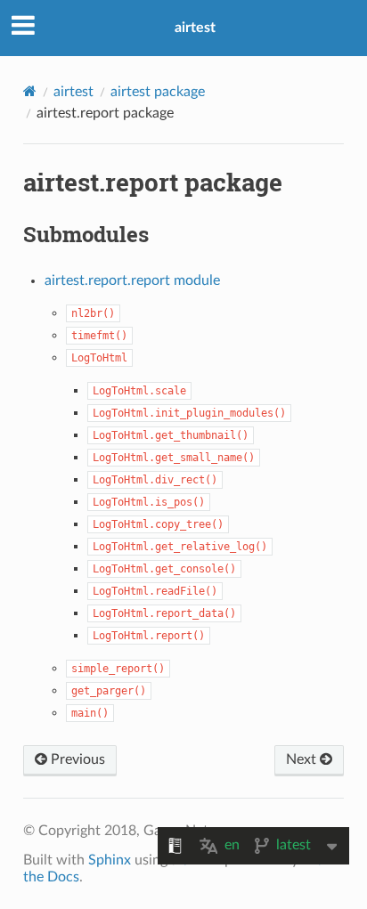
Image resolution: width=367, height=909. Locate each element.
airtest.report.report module (132, 280)
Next (303, 759)
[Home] (30, 91)
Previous (76, 759)
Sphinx (109, 860)
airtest (195, 27)
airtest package (157, 92)
